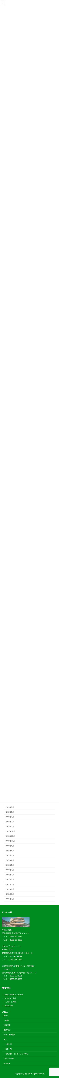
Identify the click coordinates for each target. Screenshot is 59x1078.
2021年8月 (10, 894)
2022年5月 (10, 865)
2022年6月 (10, 860)
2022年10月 (10, 841)
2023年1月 (10, 826)
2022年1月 (10, 884)
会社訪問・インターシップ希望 (16, 1054)
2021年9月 (10, 889)
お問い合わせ (9, 1059)
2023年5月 (10, 812)
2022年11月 (10, 836)
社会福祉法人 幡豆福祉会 (14, 995)
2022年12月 (10, 831)
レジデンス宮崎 (10, 998)
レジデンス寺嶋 (10, 1002)
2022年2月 (10, 880)
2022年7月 (10, 855)
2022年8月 (10, 851)
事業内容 (7, 1030)
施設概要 (7, 1025)
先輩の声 (8, 1044)
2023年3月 (10, 817)
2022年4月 (10, 870)
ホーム (6, 1016)
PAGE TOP (54, 1042)
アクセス (7, 1063)
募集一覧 (8, 1049)
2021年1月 (10, 899)
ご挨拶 (6, 1020)
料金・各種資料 (9, 1035)
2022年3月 (10, 875)
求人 (5, 1039)
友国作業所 (9, 1006)
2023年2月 (10, 822)
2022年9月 (10, 846)
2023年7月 (10, 807)
